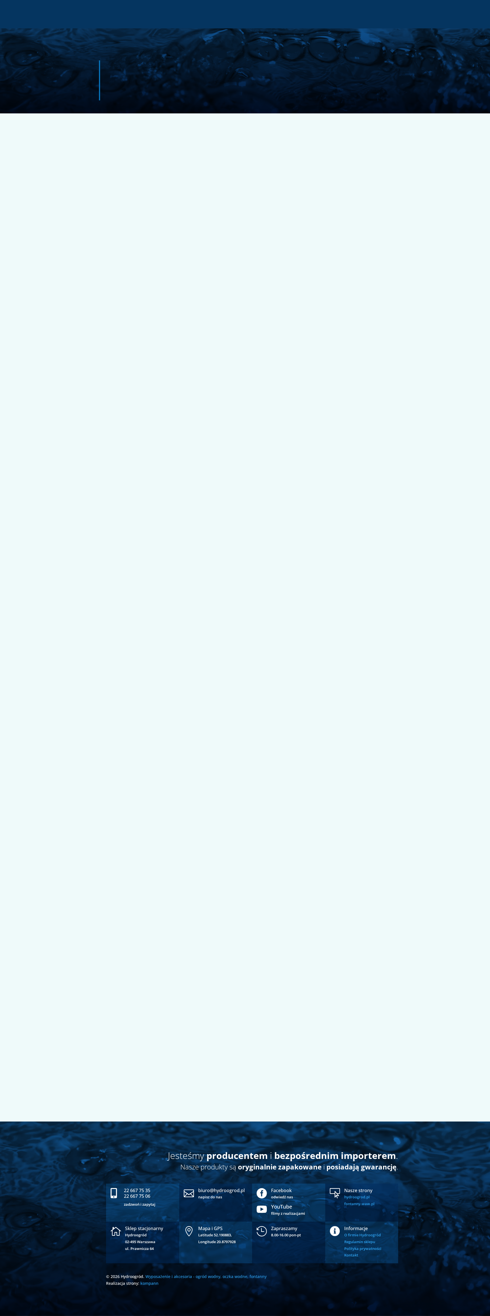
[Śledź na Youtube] (7, 93)
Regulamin (477, 14)
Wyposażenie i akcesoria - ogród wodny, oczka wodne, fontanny (206, 1276)
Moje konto (452, 14)
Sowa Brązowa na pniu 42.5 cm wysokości (154, 699)
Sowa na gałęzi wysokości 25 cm (143, 345)
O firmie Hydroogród (362, 1234)
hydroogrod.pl (357, 1196)
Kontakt (351, 1255)
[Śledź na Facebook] (7, 108)
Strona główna (120, 62)
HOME (424, 6)
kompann (149, 1283)
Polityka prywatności (362, 1248)
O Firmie (442, 6)
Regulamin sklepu (359, 1241)
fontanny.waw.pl (359, 1203)
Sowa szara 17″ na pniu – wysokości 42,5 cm (156, 1052)
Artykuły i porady (471, 6)
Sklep (431, 14)
